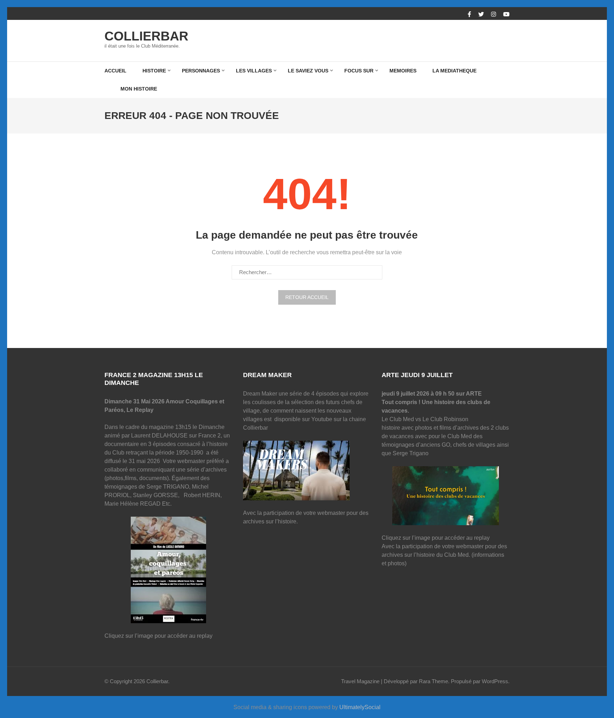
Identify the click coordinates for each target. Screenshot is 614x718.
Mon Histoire (138, 89)
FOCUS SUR (358, 71)
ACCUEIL (115, 71)
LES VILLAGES (254, 71)
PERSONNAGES (201, 71)
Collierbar (146, 36)
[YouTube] (506, 14)
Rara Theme (433, 681)
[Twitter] (481, 14)
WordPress (495, 681)
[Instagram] (493, 14)
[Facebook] (469, 14)
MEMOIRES (402, 71)
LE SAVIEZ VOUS (308, 71)
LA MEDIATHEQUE (454, 71)
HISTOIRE (154, 71)
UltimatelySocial (360, 707)
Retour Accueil (307, 297)
